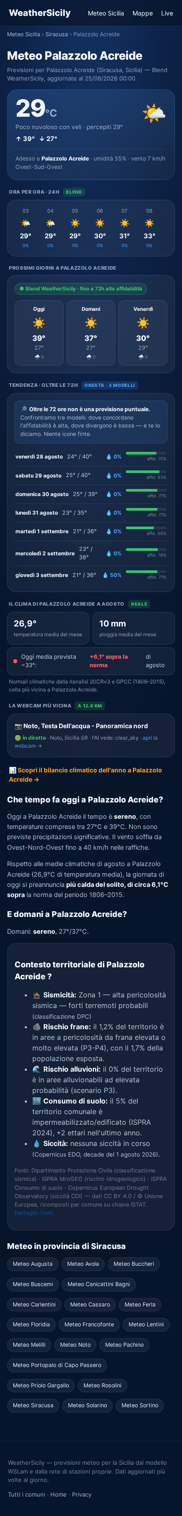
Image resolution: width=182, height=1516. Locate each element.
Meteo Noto (75, 1344)
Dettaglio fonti (34, 1213)
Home (58, 1494)
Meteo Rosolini (102, 1385)
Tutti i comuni (26, 1494)
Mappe (143, 13)
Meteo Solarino (87, 1405)
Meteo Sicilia (106, 13)
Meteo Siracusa (33, 1405)
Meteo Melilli (29, 1344)
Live (167, 13)
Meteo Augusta (33, 1263)
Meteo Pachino (124, 1344)
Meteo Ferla (140, 1304)
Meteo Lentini (146, 1324)
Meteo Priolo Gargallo (41, 1385)
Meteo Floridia (31, 1324)
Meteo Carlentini (34, 1304)
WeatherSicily (40, 13)
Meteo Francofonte (89, 1324)
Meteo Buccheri (134, 1263)
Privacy (81, 1494)
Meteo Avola (83, 1263)
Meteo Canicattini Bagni (99, 1284)
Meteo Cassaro (90, 1304)
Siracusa (57, 34)
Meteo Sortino (139, 1405)
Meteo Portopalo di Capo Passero (57, 1365)
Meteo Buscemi (33, 1284)
